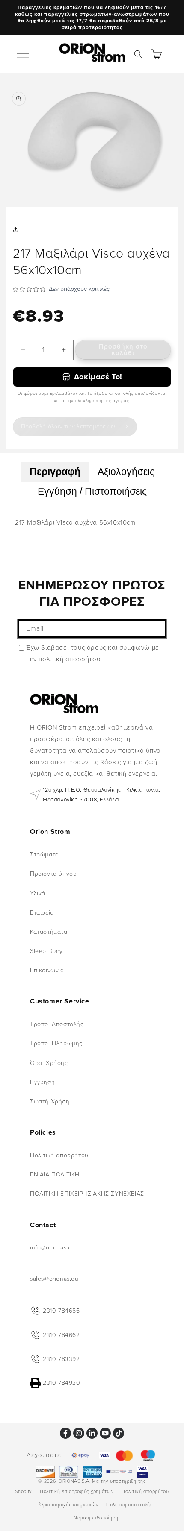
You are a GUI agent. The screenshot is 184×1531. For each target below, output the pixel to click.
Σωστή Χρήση (50, 1101)
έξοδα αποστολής (114, 393)
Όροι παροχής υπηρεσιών (68, 1505)
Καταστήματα (49, 932)
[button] (23, 54)
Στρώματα (44, 854)
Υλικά (37, 893)
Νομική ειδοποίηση (96, 1518)
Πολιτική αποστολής (129, 1505)
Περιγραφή (55, 471)
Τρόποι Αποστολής (57, 1024)
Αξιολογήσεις (126, 471)
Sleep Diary (46, 951)
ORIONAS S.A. (74, 1481)
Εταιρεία (42, 912)
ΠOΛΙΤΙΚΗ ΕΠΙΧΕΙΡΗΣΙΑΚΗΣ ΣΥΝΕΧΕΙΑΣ (87, 1193)
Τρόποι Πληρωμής (56, 1043)
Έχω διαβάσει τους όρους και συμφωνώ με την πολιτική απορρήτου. (93, 653)
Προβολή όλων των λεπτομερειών (68, 426)
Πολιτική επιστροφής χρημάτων (77, 1491)
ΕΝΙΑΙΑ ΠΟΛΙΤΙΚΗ (55, 1174)
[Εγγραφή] (157, 629)
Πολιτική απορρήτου (59, 1155)
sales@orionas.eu (54, 1278)
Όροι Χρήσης (49, 1063)
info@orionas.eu (52, 1247)
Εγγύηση (42, 1082)
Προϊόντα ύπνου (53, 873)
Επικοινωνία (47, 970)
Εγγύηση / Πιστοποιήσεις (92, 491)
